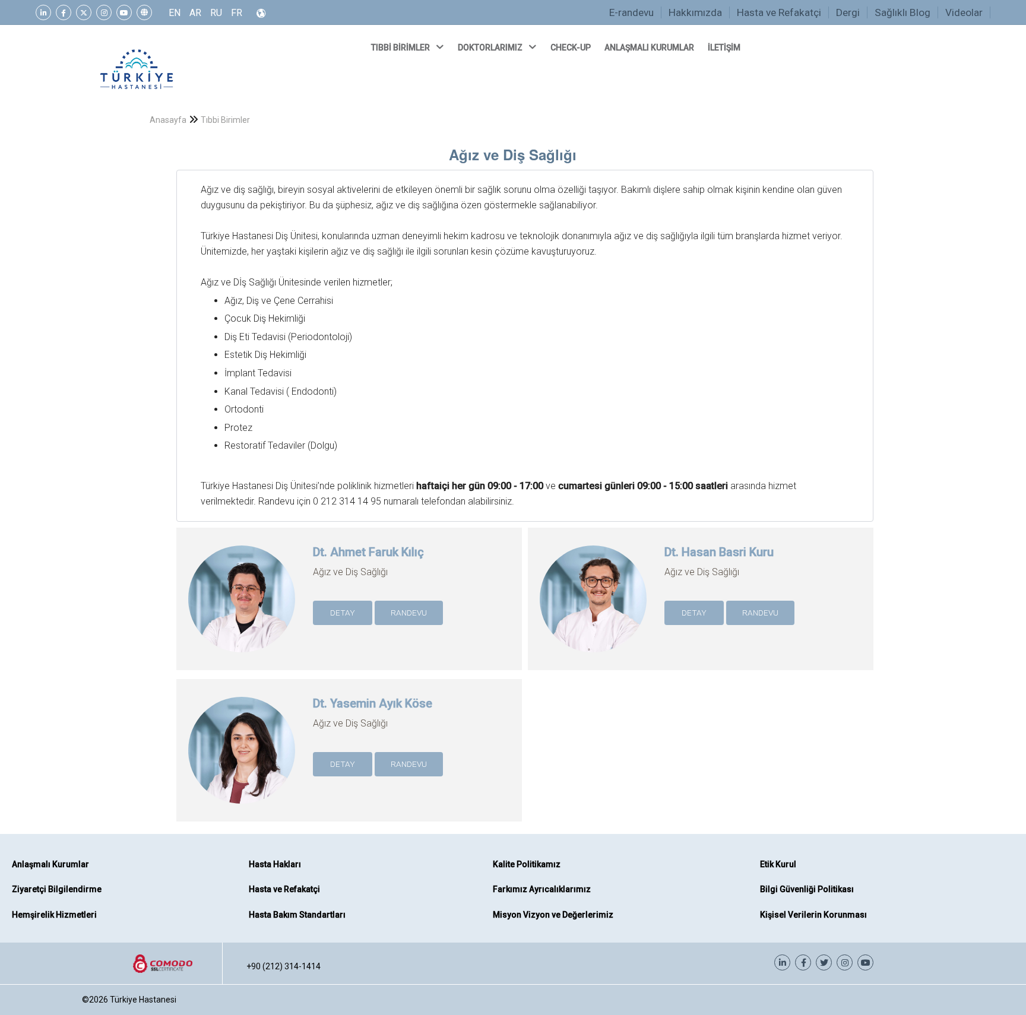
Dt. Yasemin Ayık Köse (372, 703)
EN (174, 12)
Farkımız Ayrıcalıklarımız (542, 889)
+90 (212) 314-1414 (283, 966)
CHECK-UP (571, 47)
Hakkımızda (695, 12)
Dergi (848, 12)
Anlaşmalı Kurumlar (50, 864)
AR (195, 12)
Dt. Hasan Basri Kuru (719, 552)
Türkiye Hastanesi (143, 999)
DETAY (342, 612)
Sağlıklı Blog (902, 12)
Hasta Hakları (275, 864)
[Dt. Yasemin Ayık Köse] (241, 777)
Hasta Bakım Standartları (297, 914)
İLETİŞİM (725, 47)
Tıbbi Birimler (225, 120)
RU (216, 12)
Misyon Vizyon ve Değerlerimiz (553, 914)
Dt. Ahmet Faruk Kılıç (368, 552)
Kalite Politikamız (526, 864)
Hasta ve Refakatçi (779, 12)
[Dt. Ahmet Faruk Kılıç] (241, 626)
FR (236, 12)
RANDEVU (409, 612)
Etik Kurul (778, 864)
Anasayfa (168, 120)
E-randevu (631, 12)
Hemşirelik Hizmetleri (54, 914)
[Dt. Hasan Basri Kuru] (593, 626)
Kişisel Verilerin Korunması (813, 914)
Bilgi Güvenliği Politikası (807, 889)
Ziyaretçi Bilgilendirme (57, 889)
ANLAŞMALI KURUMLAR (650, 47)
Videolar (964, 12)
